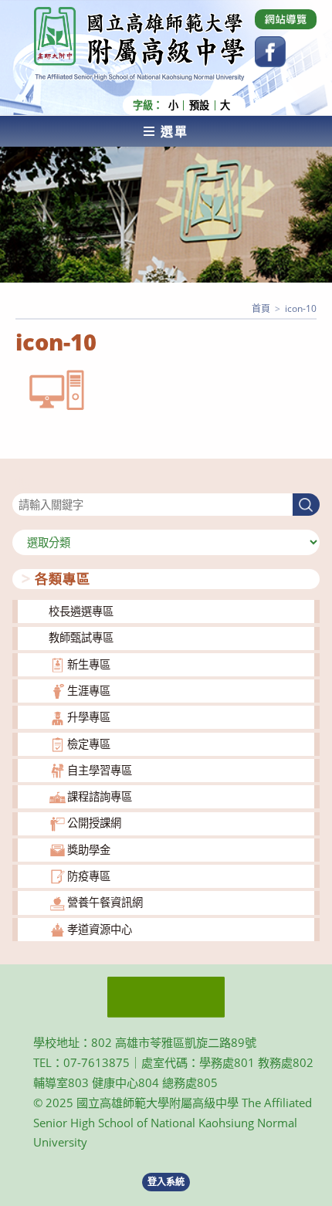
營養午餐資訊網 (105, 902)
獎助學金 (88, 849)
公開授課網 (94, 822)
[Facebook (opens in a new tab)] (270, 51)
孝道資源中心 (99, 929)
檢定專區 (88, 744)
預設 (199, 105)
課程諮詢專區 (99, 796)
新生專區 (88, 664)
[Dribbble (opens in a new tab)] (286, 19)
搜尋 (23, 483)
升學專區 (88, 717)
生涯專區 (88, 690)
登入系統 (166, 1181)
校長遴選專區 (81, 611)
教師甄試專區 (81, 637)
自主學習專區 (99, 770)
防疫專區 (88, 876)
